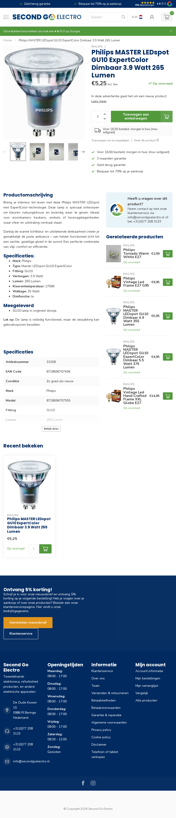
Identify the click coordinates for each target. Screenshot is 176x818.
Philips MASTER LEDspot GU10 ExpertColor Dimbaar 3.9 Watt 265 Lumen (69, 40)
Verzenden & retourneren (110, 693)
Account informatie (149, 671)
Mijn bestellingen (147, 678)
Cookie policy (101, 737)
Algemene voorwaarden (109, 722)
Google (75, 31)
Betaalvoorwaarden (106, 708)
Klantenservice (20, 633)
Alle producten (146, 700)
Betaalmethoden (103, 700)
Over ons (98, 678)
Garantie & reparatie (106, 715)
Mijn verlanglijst (146, 686)
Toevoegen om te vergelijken (110, 140)
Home (7, 40)
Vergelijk (141, 693)
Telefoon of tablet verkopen (104, 754)
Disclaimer (99, 744)
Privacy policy (101, 730)
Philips (97, 47)
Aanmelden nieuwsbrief (28, 622)
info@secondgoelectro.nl (31, 761)
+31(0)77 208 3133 (23, 731)
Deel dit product (145, 140)
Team (95, 686)
